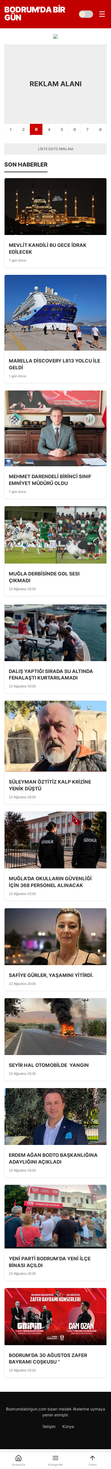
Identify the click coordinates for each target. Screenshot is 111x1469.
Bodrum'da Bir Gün (34, 13)
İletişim (49, 1426)
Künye (68, 1426)
